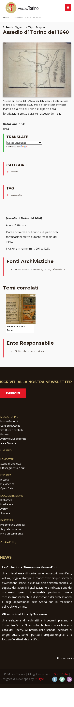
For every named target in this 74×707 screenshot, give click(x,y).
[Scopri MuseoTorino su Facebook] (54, 679)
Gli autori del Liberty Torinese (24, 614)
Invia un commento (11, 533)
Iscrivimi (13, 393)
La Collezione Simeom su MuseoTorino (31, 567)
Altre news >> (65, 658)
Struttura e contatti (11, 430)
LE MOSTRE (7, 459)
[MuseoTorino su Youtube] (69, 679)
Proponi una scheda (12, 524)
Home (6, 17)
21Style (39, 679)
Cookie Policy (8, 542)
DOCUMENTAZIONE (11, 495)
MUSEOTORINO (9, 417)
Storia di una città (10, 463)
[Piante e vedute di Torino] (21, 308)
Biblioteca (6, 500)
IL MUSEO (6, 450)
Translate (33, 146)
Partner (4, 434)
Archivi (4, 508)
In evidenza (7, 484)
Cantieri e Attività (10, 425)
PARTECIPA (6, 520)
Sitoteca (5, 513)
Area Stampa (8, 443)
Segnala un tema (10, 529)
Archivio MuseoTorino (13, 438)
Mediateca (6, 504)
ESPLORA (5, 475)
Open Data (6, 488)
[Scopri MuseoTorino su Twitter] (62, 679)
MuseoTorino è (9, 421)
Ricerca (4, 479)
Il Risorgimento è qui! (12, 468)
